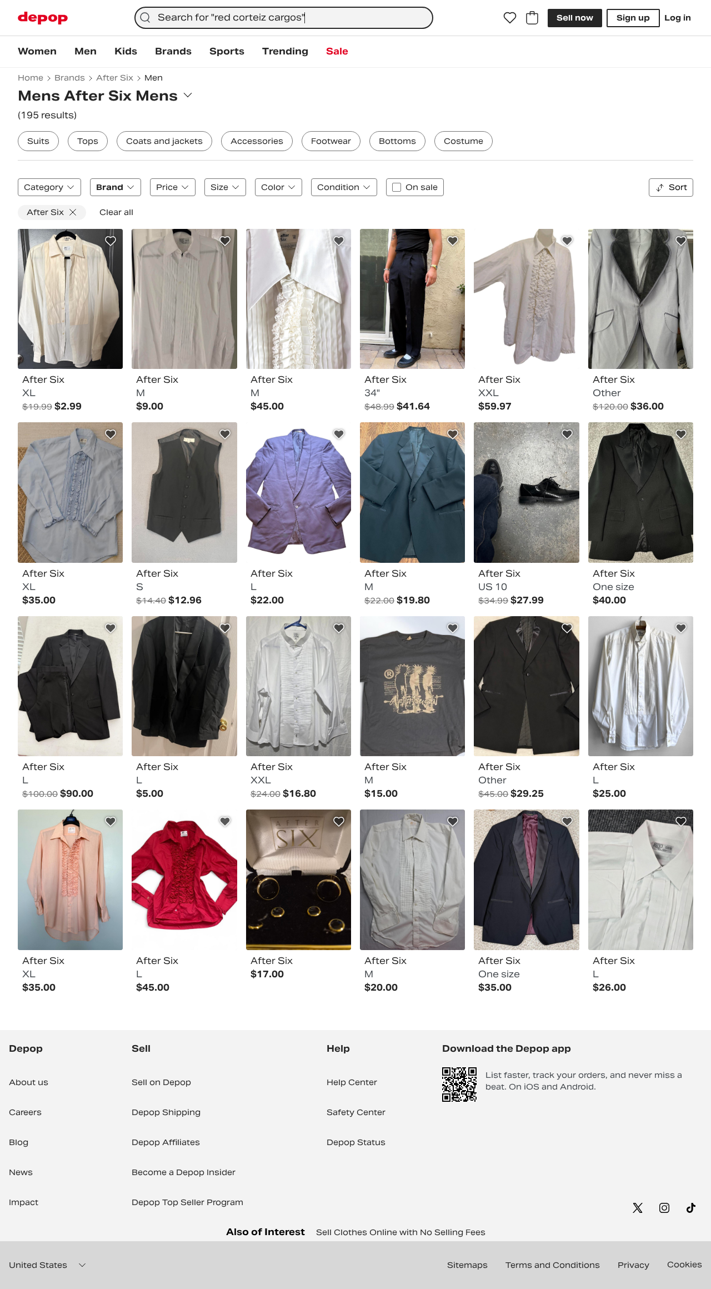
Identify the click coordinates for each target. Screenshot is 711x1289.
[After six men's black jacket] (184, 686)
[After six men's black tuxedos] (412, 492)
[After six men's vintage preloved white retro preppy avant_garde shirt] (640, 686)
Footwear (331, 141)
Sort (678, 187)
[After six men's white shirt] (184, 299)
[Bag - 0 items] (532, 18)
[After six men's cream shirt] (412, 880)
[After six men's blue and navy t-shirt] (412, 686)
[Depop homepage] (43, 18)
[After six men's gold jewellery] (298, 880)
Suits (38, 141)
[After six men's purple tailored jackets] (298, 492)
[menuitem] (37, 51)
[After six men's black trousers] (412, 299)
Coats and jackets (164, 141)
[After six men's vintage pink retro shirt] (70, 880)
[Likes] (510, 18)
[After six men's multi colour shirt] (70, 492)
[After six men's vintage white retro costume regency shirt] (298, 299)
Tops (87, 141)
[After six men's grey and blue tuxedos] (640, 299)
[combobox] (283, 18)
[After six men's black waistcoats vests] (184, 492)
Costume (463, 141)
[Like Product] (110, 241)
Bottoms (397, 141)
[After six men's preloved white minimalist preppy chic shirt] (298, 686)
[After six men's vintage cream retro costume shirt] (526, 299)
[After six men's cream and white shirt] (70, 299)
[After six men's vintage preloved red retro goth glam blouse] (184, 880)
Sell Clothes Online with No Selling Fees (400, 1232)
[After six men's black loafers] (526, 492)
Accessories (257, 141)
